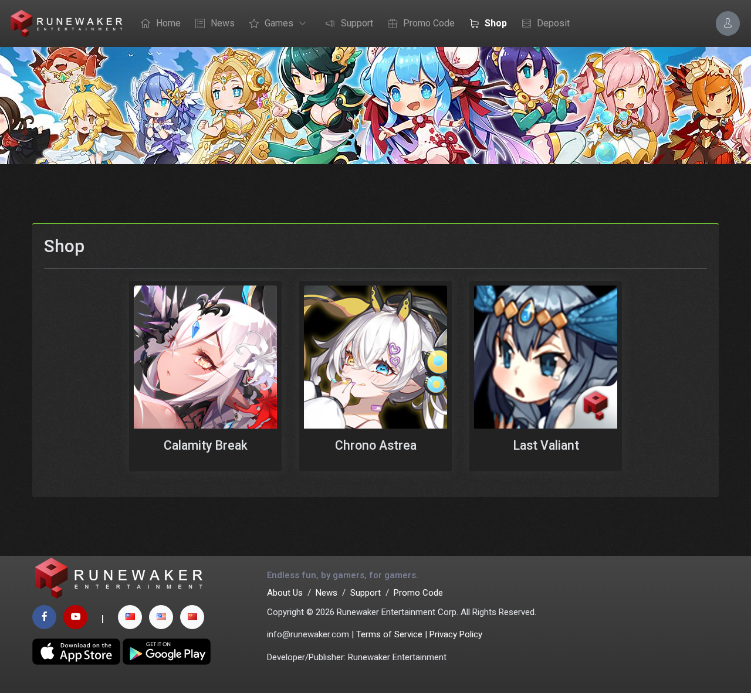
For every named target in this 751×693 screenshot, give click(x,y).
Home (168, 23)
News (223, 23)
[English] (161, 617)
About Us (285, 592)
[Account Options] (728, 23)
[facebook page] (44, 617)
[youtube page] (75, 617)
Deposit (553, 23)
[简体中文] (192, 617)
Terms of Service (389, 634)
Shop (496, 23)
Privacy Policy (455, 634)
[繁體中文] (130, 617)
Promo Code (429, 23)
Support (357, 23)
